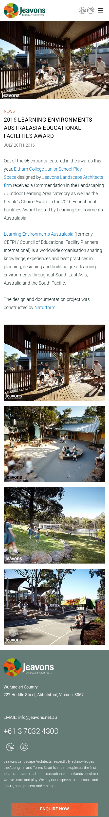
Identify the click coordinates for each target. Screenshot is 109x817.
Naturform (45, 307)
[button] (100, 10)
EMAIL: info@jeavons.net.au (30, 717)
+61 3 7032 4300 (31, 731)
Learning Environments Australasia (39, 234)
